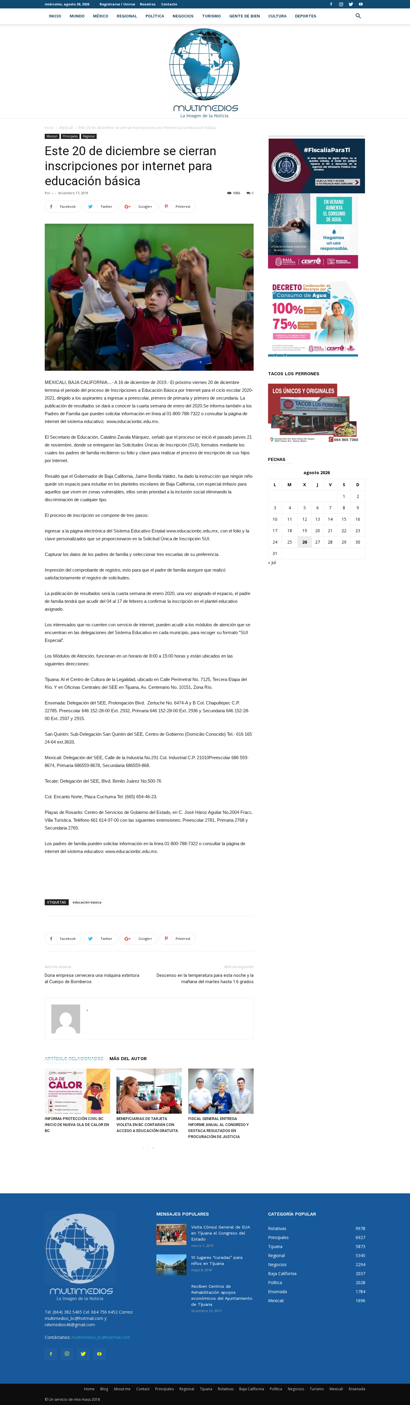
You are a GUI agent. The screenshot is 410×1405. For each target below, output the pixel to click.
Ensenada (357, 1388)
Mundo (77, 16)
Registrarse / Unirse (117, 4)
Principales (70, 136)
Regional (127, 16)
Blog (104, 1388)
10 (275, 519)
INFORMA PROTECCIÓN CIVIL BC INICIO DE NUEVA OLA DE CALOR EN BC (77, 1124)
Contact (142, 1388)
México (100, 16)
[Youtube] (360, 4)
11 (289, 519)
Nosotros (147, 4)
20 (317, 530)
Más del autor (128, 1058)
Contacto (169, 4)
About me (122, 1388)
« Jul (272, 562)
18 (289, 530)
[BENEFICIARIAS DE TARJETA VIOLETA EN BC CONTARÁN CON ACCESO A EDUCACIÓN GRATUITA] (149, 1091)
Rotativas (226, 1388)
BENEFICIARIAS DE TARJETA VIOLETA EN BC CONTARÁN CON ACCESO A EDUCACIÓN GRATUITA (147, 1124)
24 (275, 542)
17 (275, 530)
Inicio (55, 16)
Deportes (305, 16)
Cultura (277, 16)
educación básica (87, 902)
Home (89, 1388)
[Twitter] (350, 4)
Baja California (251, 1388)
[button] (358, 17)
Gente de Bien (244, 16)
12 (304, 519)
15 (344, 519)
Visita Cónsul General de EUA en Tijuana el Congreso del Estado (220, 1233)
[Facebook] (331, 4)
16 (357, 519)
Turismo (211, 16)
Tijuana (206, 1388)
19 (304, 530)
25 (289, 542)
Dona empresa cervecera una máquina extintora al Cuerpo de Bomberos (92, 978)
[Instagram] (340, 4)
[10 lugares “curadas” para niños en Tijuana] (171, 1264)
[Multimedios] (205, 71)
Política (155, 16)
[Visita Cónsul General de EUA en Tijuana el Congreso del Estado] (171, 1234)
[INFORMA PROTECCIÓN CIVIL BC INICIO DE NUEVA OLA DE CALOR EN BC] (77, 1091)
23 (357, 530)
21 (330, 530)
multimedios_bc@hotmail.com (101, 1337)
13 (317, 519)
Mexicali (66, 127)
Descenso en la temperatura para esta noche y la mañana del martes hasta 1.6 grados (205, 978)
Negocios (183, 16)
